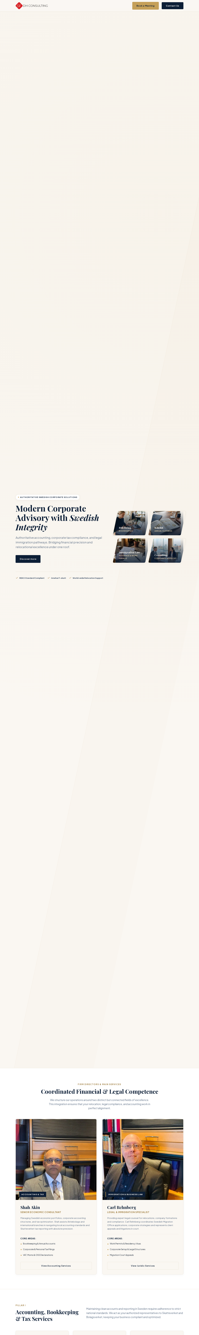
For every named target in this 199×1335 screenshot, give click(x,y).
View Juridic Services (143, 1265)
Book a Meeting (146, 5)
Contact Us (172, 5)
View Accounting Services (56, 1265)
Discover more (28, 559)
